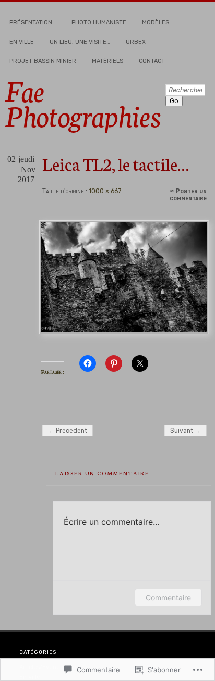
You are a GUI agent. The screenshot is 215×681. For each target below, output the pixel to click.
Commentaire (168, 597)
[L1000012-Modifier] (123, 277)
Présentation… (32, 22)
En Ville (21, 42)
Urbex (136, 42)
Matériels (107, 61)
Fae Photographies (82, 101)
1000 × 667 (105, 191)
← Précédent (67, 430)
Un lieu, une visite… (80, 42)
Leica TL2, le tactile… (115, 163)
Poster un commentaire (188, 194)
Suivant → (185, 430)
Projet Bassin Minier (42, 61)
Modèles (155, 22)
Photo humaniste (98, 22)
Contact (152, 61)
